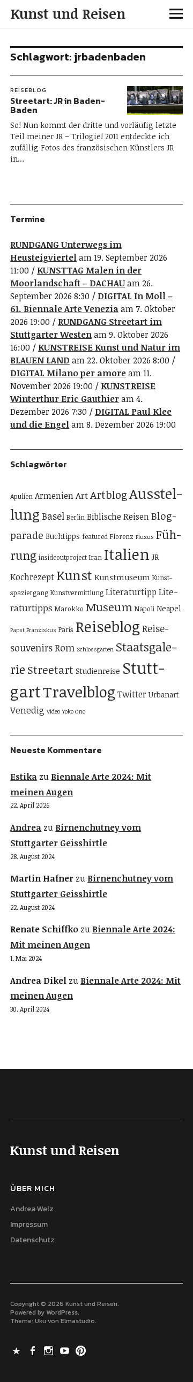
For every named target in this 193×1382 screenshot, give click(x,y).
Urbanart (164, 694)
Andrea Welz (32, 1208)
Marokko (69, 608)
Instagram (49, 1350)
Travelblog (79, 691)
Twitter (131, 694)
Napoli (144, 608)
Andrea (25, 827)
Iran (95, 557)
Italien (127, 554)
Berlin (75, 517)
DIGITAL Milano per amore (68, 373)
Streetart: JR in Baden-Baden (57, 105)
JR (155, 557)
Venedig (27, 710)
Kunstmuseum (122, 577)
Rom (65, 647)
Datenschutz (32, 1240)
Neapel (169, 608)
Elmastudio (78, 1321)
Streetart (50, 669)
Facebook (33, 1350)
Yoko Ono (73, 711)
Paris (65, 629)
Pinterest (81, 1350)
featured (95, 536)
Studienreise (98, 671)
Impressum (29, 1224)
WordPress (62, 1312)
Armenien (54, 496)
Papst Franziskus (33, 630)
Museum (109, 606)
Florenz (121, 536)
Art (82, 495)
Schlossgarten (95, 649)
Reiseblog (28, 90)
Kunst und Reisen (67, 13)
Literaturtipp (131, 592)
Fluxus (145, 537)
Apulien (21, 496)
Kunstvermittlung (76, 592)
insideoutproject (63, 557)
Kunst (74, 575)
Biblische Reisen (118, 516)
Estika (23, 777)
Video (53, 711)
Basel (53, 516)
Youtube (65, 1350)
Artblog (108, 494)
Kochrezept (32, 577)
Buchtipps (63, 536)
